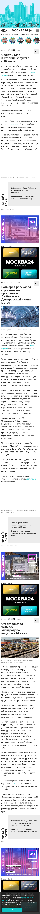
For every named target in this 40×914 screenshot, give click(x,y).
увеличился (31, 479)
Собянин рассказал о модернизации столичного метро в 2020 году (22, 525)
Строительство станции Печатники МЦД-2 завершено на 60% (23, 533)
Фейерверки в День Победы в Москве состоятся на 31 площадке (23, 190)
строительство (12, 546)
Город (18, 50)
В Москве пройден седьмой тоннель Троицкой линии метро (24, 830)
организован (12, 124)
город (3, 209)
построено (15, 783)
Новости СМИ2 (6, 246)
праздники (10, 209)
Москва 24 (20, 30)
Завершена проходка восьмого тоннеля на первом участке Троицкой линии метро (24, 823)
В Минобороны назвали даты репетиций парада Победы (23, 197)
